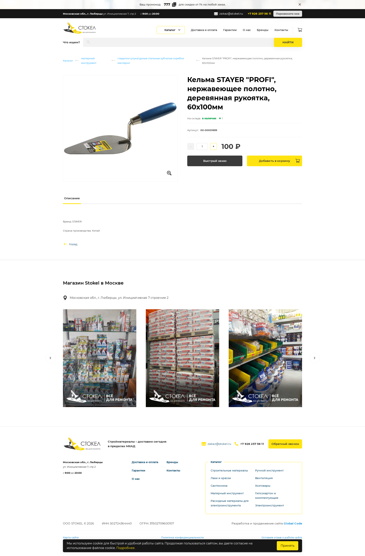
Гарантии (230, 30)
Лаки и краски (221, 478)
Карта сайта (71, 537)
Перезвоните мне (287, 13)
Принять (287, 545)
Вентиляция (264, 478)
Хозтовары (262, 485)
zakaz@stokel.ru (231, 13)
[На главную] (80, 28)
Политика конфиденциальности (182, 537)
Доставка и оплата (204, 30)
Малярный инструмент (227, 493)
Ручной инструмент (269, 470)
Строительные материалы (229, 470)
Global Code (293, 523)
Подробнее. (125, 548)
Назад (73, 244)
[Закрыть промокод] (300, 4)
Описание (72, 198)
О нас (247, 30)
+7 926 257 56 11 (259, 13)
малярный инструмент (88, 60)
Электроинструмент (269, 505)
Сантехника (219, 485)
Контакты (281, 30)
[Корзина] (300, 30)
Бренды (262, 30)
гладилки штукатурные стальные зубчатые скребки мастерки (150, 60)
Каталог (68, 60)
